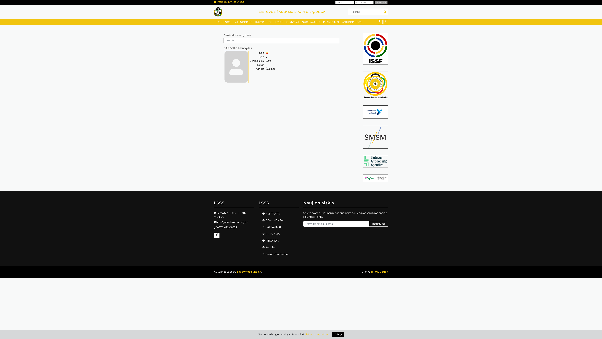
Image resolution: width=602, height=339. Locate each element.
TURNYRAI (292, 22)
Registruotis (378, 223)
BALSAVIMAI (273, 227)
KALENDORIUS (243, 22)
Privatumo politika (276, 254)
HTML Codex (379, 271)
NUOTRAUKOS (311, 22)
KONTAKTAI (272, 213)
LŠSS (278, 22)
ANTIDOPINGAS (352, 22)
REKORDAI (272, 240)
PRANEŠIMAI (331, 22)
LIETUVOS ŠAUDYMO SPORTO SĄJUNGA (292, 12)
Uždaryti (338, 334)
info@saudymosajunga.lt (230, 1)
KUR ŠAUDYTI (263, 22)
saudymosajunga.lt (249, 271)
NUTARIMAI (272, 233)
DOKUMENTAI (274, 220)
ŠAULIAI (270, 247)
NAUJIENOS (223, 22)
